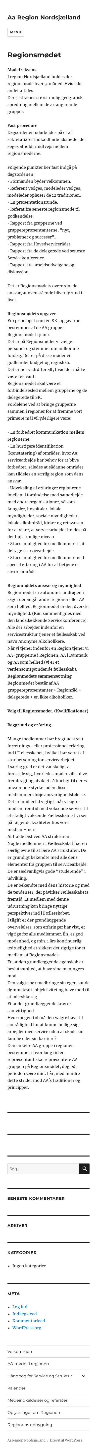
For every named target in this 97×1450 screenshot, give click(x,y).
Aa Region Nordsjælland (44, 17)
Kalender (16, 1388)
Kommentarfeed (28, 1320)
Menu (15, 32)
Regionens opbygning (29, 1424)
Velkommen (19, 1351)
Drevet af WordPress (66, 1440)
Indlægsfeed (24, 1313)
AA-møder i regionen (28, 1363)
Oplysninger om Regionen (33, 1412)
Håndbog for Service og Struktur (39, 1376)
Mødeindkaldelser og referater (37, 1400)
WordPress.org (26, 1327)
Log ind (19, 1306)
